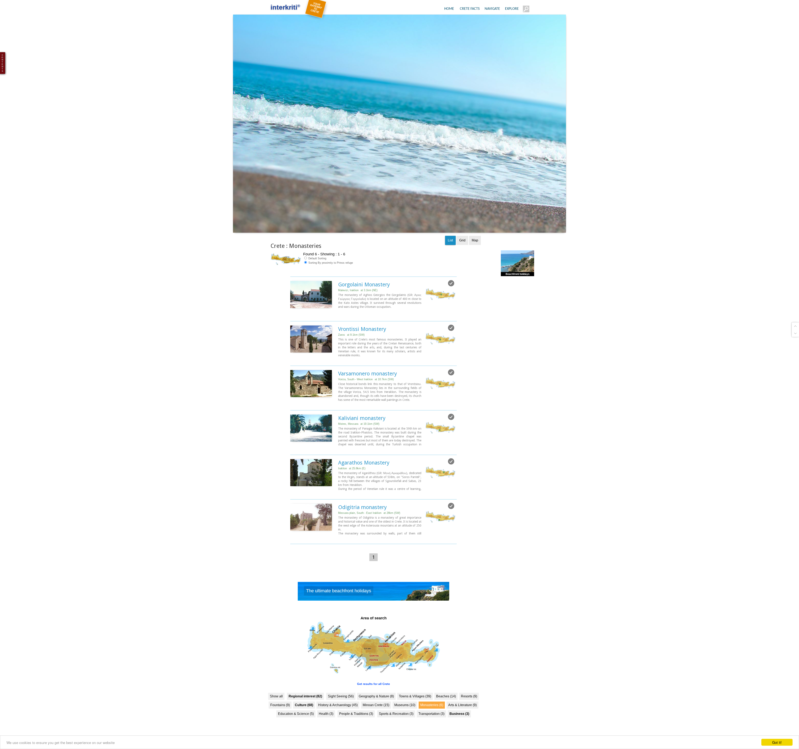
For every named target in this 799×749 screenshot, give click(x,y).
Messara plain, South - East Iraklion (369, 519)
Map (475, 247)
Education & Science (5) (296, 720)
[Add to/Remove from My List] (451, 290)
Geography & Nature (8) (376, 703)
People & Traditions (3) (356, 720)
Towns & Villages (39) (415, 703)
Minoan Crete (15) (376, 711)
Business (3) (459, 720)
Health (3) (326, 720)
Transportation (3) (431, 720)
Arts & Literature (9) (462, 711)
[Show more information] (292, 322)
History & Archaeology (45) (338, 711)
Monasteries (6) (431, 711)
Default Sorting (317, 265)
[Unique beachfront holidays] (373, 599)
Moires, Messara (358, 430)
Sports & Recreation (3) (396, 720)
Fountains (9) (280, 711)
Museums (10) (404, 711)
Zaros (351, 341)
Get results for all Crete (373, 690)
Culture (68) (304, 711)
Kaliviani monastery (362, 425)
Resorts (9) (469, 703)
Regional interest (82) (305, 703)
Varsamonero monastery (367, 380)
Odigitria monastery (362, 514)
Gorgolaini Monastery (364, 291)
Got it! (777, 742)
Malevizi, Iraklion (357, 296)
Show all (276, 703)
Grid (462, 247)
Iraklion (351, 475)
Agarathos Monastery (364, 469)
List (450, 247)
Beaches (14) (446, 703)
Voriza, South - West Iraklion (366, 386)
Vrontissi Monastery (362, 336)
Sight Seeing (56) (341, 703)
